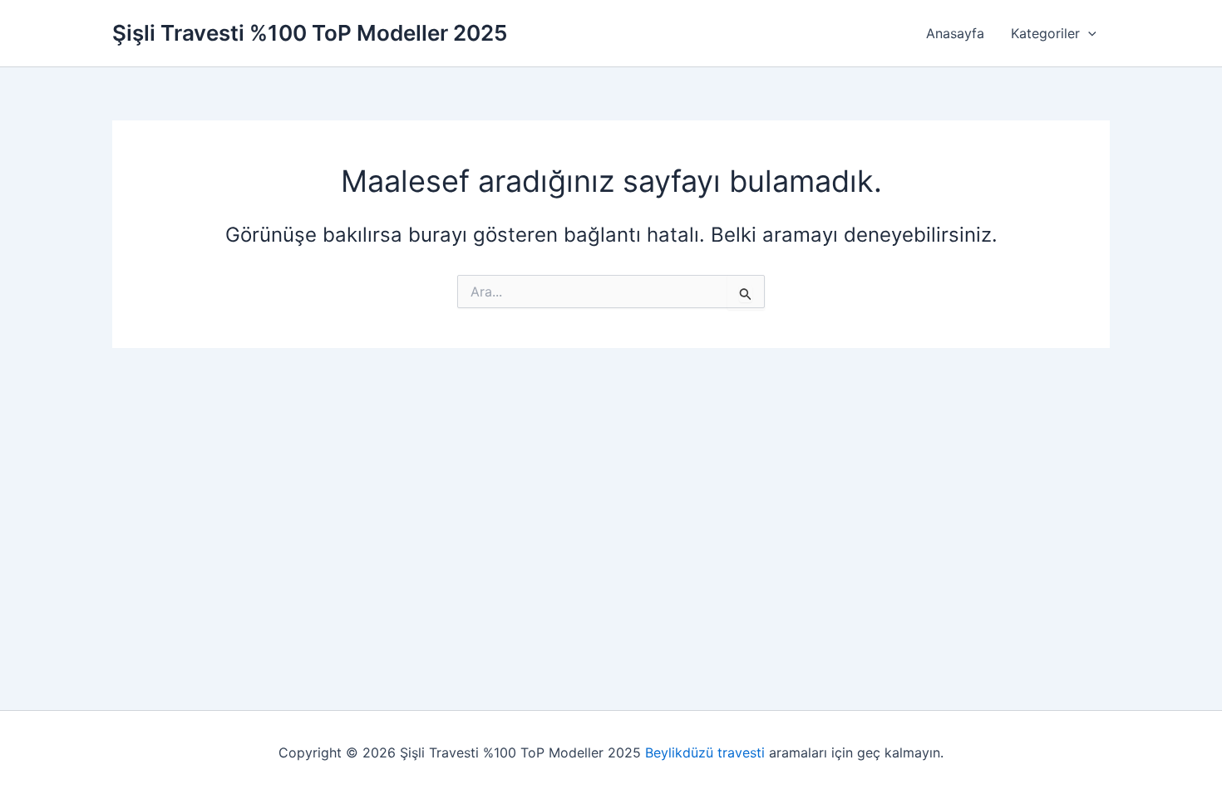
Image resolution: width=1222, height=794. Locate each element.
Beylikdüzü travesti (705, 752)
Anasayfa (955, 33)
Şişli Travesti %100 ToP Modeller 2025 (309, 33)
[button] (1088, 33)
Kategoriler (1045, 33)
